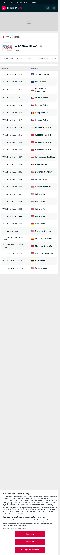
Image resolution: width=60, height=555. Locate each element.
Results (31, 59)
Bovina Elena (41, 179)
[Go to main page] (16, 8)
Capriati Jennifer (43, 187)
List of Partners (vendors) (14, 528)
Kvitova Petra (41, 98)
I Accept (30, 534)
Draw (55, 59)
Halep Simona (41, 112)
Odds (19, 59)
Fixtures (43, 59)
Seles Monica (41, 268)
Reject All (30, 542)
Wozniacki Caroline (44, 127)
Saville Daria (40, 82)
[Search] (47, 8)
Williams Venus (42, 194)
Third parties (18, 513)
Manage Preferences (30, 550)
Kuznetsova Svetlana (45, 157)
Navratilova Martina (44, 253)
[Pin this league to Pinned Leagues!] (41, 45)
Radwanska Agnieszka (40, 89)
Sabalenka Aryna (42, 74)
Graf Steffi (40, 224)
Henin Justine (41, 164)
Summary (8, 59)
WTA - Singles (13, 37)
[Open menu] (54, 8)
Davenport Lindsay (43, 172)
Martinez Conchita (43, 238)
